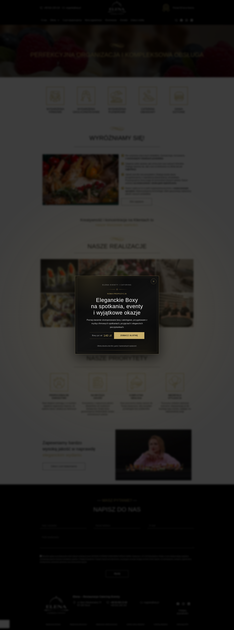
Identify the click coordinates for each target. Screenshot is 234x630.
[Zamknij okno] (153, 281)
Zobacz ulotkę (129, 335)
